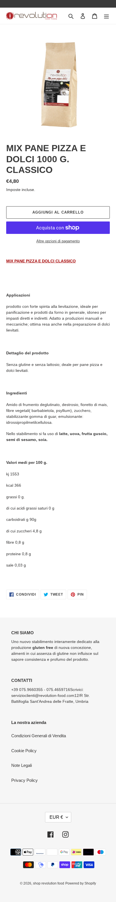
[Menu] (106, 16)
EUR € (56, 817)
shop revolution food (48, 883)
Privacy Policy (24, 780)
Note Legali (21, 765)
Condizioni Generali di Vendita (38, 735)
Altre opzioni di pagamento (58, 241)
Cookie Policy (24, 750)
